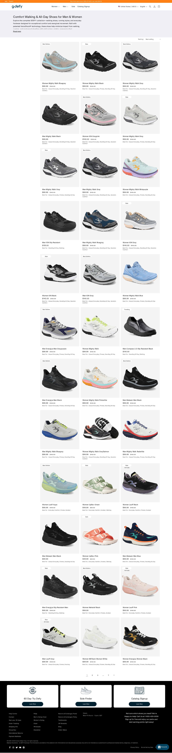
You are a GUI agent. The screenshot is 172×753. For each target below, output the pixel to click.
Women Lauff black (130, 505)
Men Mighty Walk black (51, 136)
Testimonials (62, 720)
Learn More (32, 704)
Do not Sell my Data (147, 747)
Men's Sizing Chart (40, 717)
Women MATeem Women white (95, 659)
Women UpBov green (91, 505)
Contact (11, 717)
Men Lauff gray (48, 659)
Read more (17, 31)
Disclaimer (37, 730)
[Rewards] (162, 747)
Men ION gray (88, 296)
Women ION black (49, 296)
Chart (35, 723)
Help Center (13, 713)
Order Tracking (14, 723)
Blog (59, 726)
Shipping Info (13, 726)
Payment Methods (15, 736)
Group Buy (12, 730)
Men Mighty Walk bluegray (93, 242)
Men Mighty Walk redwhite (133, 452)
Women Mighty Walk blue (133, 296)
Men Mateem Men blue (132, 556)
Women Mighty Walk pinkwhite (95, 400)
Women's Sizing (39, 720)
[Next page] (114, 675)
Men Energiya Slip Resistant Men (55, 607)
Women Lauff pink (130, 607)
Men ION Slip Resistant (51, 242)
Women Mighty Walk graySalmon (96, 452)
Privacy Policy (134, 747)
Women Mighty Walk (91, 349)
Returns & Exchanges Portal (67, 713)
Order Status (62, 730)
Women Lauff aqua (49, 505)
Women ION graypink (91, 136)
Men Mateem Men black (132, 400)
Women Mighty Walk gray (133, 83)
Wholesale (37, 726)
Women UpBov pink (90, 556)
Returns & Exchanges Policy (67, 717)
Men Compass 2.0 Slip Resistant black (138, 349)
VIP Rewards (62, 723)
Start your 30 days (15, 720)
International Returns (16, 733)
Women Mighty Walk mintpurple (135, 189)
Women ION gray (129, 242)
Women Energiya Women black (135, 659)
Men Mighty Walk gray (51, 189)
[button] (55, 6)
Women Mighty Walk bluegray (54, 83)
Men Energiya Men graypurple (54, 349)
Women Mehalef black (91, 607)
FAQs (35, 713)
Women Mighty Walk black (93, 83)
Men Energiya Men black (52, 400)
